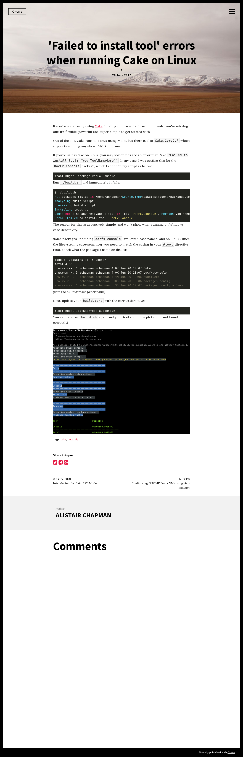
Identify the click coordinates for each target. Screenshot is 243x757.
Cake (98, 126)
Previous (63, 479)
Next (183, 479)
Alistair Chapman (83, 515)
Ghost (231, 752)
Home (18, 11)
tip (76, 439)
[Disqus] (121, 599)
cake (63, 439)
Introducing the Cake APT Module (76, 483)
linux (70, 439)
